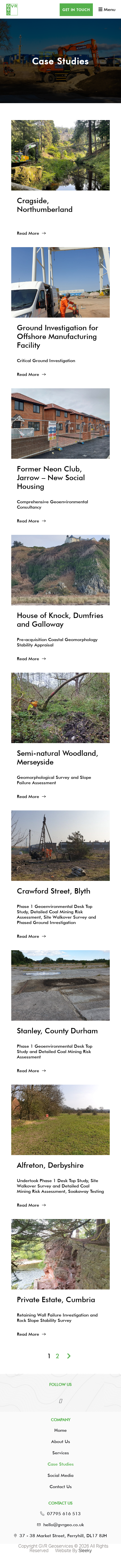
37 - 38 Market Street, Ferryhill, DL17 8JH (63, 1535)
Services (60, 1452)
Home (60, 1430)
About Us (60, 1441)
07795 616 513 (64, 1513)
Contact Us (61, 1486)
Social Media (60, 1475)
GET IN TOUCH (76, 10)
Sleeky (85, 1550)
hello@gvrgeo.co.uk (63, 1524)
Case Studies (61, 1464)
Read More (28, 233)
